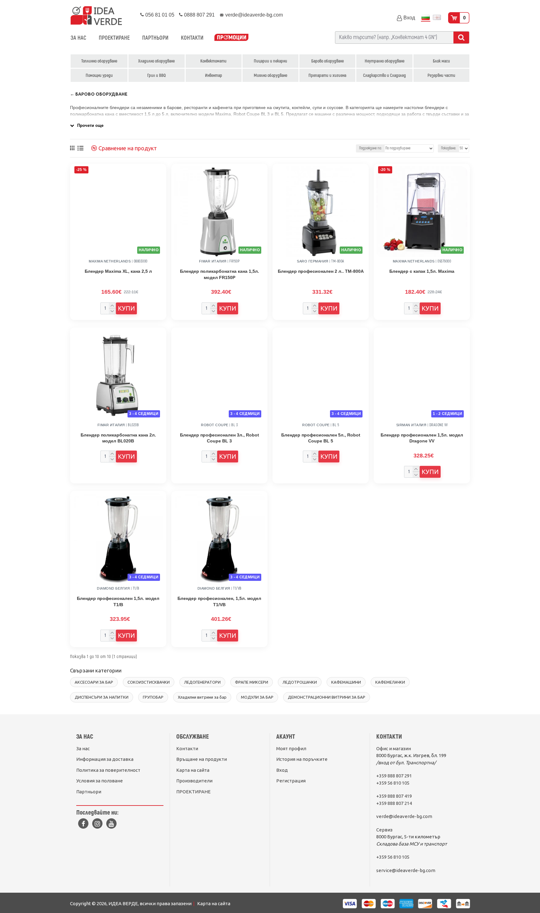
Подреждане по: (370, 148)
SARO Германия (312, 261)
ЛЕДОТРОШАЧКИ (299, 682)
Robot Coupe (214, 425)
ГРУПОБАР (153, 697)
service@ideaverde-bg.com (405, 870)
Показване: (448, 148)
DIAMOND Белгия (113, 588)
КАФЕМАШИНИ (346, 682)
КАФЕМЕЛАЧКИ (390, 682)
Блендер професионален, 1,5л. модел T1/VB (219, 601)
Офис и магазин (393, 748)
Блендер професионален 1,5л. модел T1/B (118, 601)
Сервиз (384, 829)
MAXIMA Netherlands (110, 261)
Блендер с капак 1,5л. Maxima (421, 271)
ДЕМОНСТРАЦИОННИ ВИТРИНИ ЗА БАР (326, 697)
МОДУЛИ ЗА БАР (257, 697)
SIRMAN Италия (411, 425)
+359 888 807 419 (394, 796)
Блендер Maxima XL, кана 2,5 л (118, 271)
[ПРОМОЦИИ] (231, 38)
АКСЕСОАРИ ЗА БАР (94, 682)
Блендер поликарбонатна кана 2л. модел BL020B (118, 438)
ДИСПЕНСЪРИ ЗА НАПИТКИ (101, 697)
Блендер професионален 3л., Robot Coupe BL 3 (219, 438)
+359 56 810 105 (392, 783)
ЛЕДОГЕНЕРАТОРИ (202, 682)
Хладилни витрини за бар (202, 697)
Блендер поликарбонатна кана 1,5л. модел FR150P (219, 274)
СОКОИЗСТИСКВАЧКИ (149, 682)
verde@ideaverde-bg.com (404, 816)
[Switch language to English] (437, 18)
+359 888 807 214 (394, 803)
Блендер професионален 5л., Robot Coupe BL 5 (320, 438)
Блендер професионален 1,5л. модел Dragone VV (422, 438)
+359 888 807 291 (394, 775)
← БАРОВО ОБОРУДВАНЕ (99, 94)
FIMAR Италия (213, 261)
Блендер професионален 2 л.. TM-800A (321, 271)
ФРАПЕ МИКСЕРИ (251, 682)
